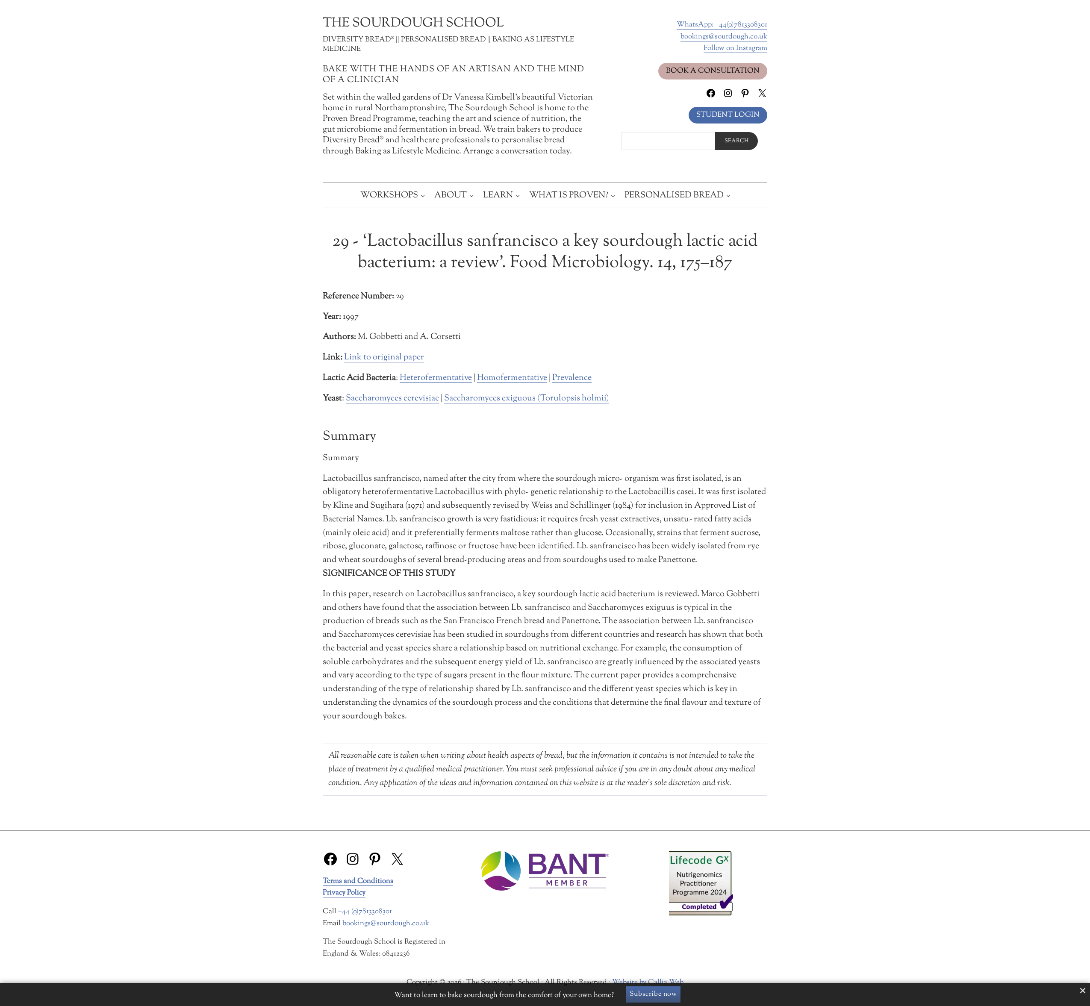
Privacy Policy (344, 892)
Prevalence (572, 378)
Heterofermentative (436, 378)
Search (736, 141)
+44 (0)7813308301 (365, 911)
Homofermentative (512, 378)
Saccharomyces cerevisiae (392, 398)
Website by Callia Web (647, 982)
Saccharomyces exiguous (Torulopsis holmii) (526, 398)
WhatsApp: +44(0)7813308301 (722, 24)
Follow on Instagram (735, 48)
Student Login (728, 114)
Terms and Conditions (358, 881)
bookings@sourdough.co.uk (724, 36)
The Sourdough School (413, 23)
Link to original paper (384, 357)
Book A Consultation (713, 70)
